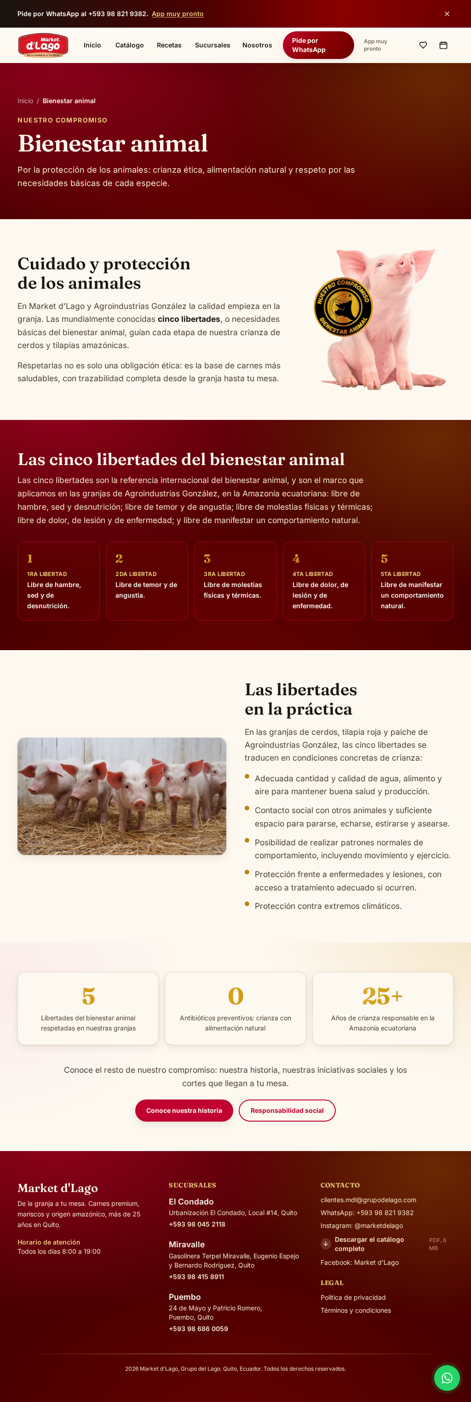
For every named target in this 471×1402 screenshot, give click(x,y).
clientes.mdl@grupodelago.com (368, 1200)
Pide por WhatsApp (309, 44)
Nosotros (257, 45)
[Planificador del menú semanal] (443, 45)
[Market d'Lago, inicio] (43, 45)
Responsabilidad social (287, 1110)
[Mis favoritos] (423, 45)
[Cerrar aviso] (447, 14)
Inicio (92, 45)
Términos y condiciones (356, 1310)
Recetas (169, 45)
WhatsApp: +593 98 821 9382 (367, 1212)
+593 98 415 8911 (196, 1276)
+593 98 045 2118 (197, 1224)
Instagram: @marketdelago (362, 1225)
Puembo (185, 1297)
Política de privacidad (353, 1297)
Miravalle (187, 1244)
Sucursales (212, 45)
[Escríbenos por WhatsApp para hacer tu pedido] (447, 1378)
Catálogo (129, 45)
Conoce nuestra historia (184, 1110)
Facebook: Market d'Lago (360, 1262)
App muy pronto (178, 13)
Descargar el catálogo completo (384, 1243)
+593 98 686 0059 (198, 1328)
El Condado (191, 1201)
